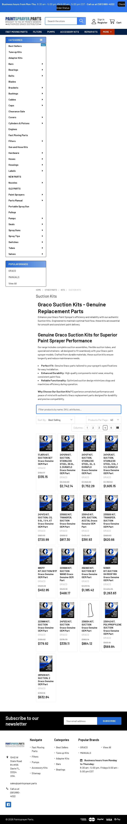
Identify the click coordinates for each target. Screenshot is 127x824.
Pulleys (12, 212)
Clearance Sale (17, 111)
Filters (37, 31)
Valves (12, 254)
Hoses (12, 159)
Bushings (13, 93)
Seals (12, 224)
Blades (12, 81)
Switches (13, 242)
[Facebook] (8, 804)
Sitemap (36, 773)
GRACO (12, 270)
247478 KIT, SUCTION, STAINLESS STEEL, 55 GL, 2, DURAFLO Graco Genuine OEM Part (67, 464)
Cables (12, 99)
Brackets (13, 87)
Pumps (51, 31)
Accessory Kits (69, 31)
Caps (11, 105)
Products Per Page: (98, 419)
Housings (13, 164)
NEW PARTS (15, 176)
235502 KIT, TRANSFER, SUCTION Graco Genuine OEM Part (67, 520)
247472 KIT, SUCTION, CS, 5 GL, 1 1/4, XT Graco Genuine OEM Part (46, 520)
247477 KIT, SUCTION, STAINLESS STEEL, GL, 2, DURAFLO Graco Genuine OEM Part (89, 464)
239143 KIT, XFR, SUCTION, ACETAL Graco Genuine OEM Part (89, 520)
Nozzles (13, 182)
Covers (12, 117)
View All (13, 283)
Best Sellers (15, 46)
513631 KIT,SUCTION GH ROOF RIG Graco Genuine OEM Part (111, 574)
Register (102, 22)
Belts (11, 75)
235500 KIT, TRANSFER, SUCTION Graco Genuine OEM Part (111, 520)
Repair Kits (90, 31)
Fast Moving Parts (16, 31)
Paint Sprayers (16, 194)
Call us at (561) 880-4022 (100, 4)
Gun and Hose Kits (18, 147)
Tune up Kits (15, 52)
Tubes (12, 248)
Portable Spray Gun (19, 206)
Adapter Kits (15, 57)
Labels (12, 170)
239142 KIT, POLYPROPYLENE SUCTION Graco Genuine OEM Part (112, 627)
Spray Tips (14, 236)
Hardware (14, 153)
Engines (13, 129)
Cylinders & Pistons (19, 123)
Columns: (78, 427)
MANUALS (14, 277)
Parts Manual (16, 200)
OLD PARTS (14, 188)
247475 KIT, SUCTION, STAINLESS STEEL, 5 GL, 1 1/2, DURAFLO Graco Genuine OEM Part (111, 464)
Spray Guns (14, 230)
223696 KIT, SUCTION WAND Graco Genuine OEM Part (67, 574)
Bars (11, 63)
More (106, 31)
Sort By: (42, 419)
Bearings (13, 69)
